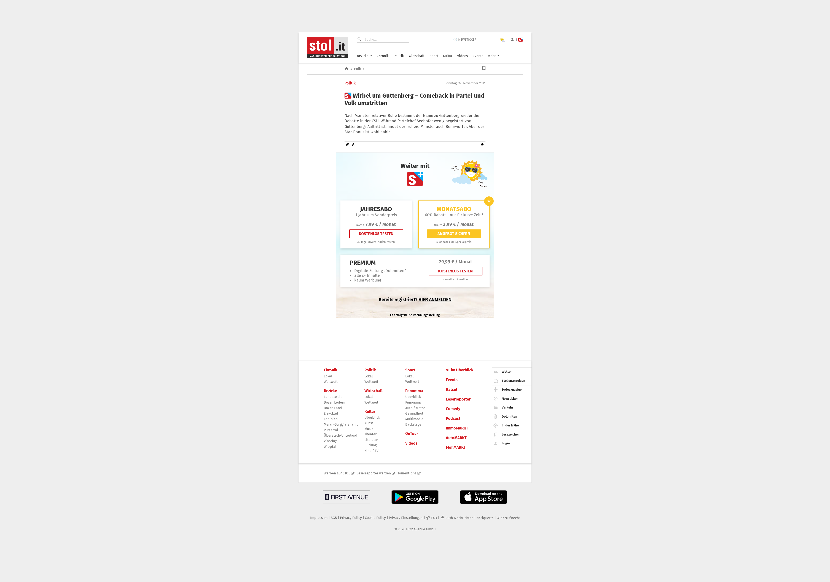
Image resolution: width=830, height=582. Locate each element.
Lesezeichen (511, 434)
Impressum (319, 518)
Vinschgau (332, 441)
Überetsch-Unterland (340, 435)
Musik (368, 429)
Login (506, 443)
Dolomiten (509, 416)
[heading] (415, 99)
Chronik (383, 56)
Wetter (507, 372)
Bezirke (363, 56)
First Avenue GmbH (421, 529)
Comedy (453, 409)
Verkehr (507, 407)
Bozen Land (333, 408)
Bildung (370, 445)
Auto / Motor (415, 408)
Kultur (447, 56)
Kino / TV (371, 451)
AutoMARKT (456, 438)
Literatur (371, 440)
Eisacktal (331, 413)
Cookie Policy (375, 518)
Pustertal (331, 430)
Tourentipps (406, 473)
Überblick (372, 417)
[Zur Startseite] (347, 68)
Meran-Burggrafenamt (341, 424)
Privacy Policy (351, 518)
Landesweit (333, 397)
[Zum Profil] (512, 39)
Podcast (453, 418)
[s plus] (520, 39)
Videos (462, 56)
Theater (370, 434)
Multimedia (414, 419)
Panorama (414, 391)
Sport (433, 56)
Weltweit (331, 382)
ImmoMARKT (457, 428)
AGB (334, 518)
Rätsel (451, 389)
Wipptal (330, 447)
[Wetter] (502, 40)
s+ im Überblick (459, 370)
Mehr (492, 56)
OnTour (411, 433)
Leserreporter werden (374, 473)
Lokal (328, 376)
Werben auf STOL (337, 473)
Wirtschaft (417, 56)
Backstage (413, 424)
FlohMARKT (456, 447)
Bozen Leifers (334, 402)
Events (478, 56)
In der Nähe (510, 425)
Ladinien (331, 419)
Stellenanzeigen (513, 381)
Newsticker (510, 399)
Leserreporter (458, 399)
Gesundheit (414, 413)
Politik (399, 56)
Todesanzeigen (513, 389)
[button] (483, 68)
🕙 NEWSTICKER (464, 39)
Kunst (368, 423)
